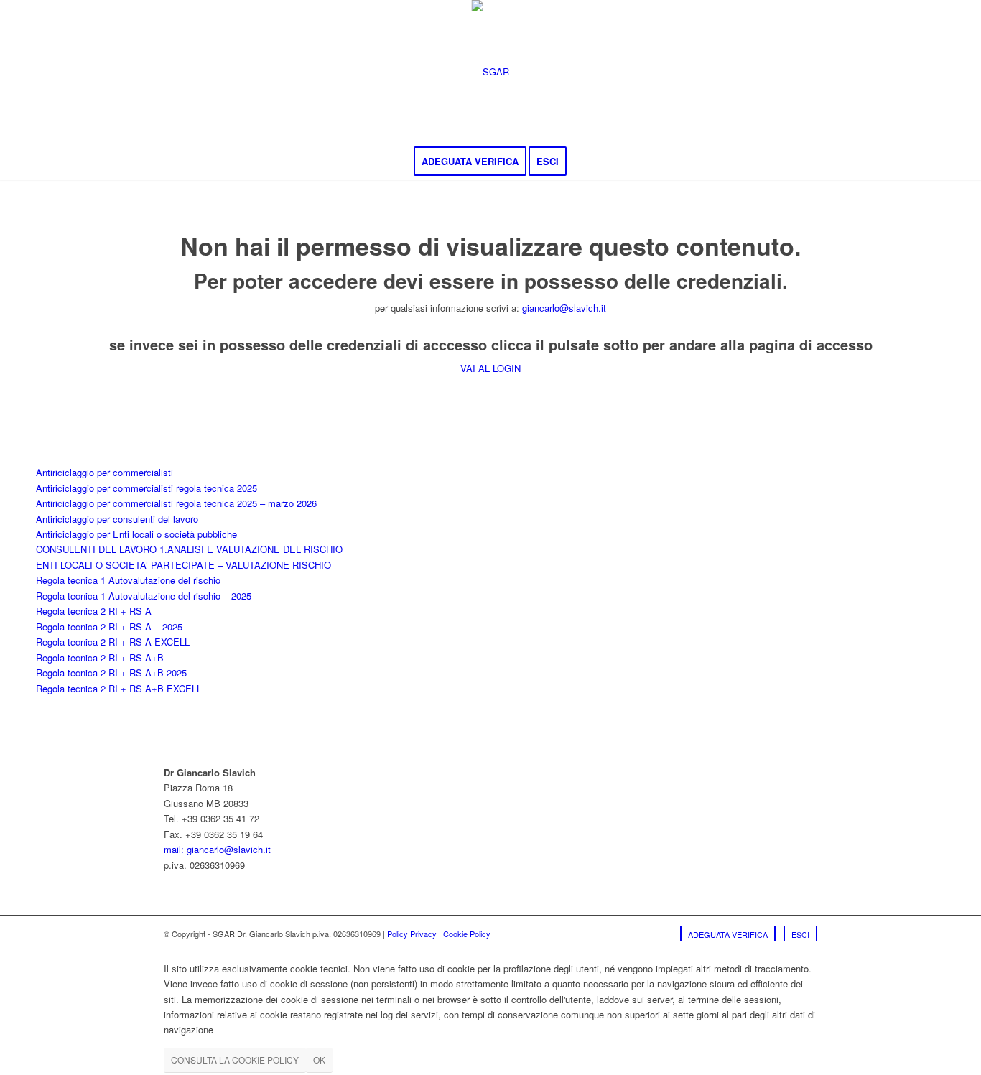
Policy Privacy (412, 933)
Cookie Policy (466, 933)
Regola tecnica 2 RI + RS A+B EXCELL (119, 688)
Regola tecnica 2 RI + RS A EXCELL (113, 641)
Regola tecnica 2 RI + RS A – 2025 (109, 626)
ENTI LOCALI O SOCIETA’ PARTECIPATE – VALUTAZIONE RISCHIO (183, 565)
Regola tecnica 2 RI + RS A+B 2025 (111, 672)
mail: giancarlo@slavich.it (217, 849)
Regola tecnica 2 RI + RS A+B (100, 657)
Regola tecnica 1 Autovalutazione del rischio (128, 580)
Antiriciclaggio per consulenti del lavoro (117, 519)
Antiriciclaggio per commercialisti (104, 472)
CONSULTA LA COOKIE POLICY (235, 1059)
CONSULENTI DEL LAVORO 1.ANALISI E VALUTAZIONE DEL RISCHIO (189, 549)
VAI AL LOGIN (490, 368)
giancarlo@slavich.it (564, 308)
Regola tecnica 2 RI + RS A (94, 611)
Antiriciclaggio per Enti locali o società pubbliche (136, 534)
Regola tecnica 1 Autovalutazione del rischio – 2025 (143, 595)
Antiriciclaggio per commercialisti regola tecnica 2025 (146, 488)
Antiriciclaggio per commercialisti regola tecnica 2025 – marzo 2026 (176, 503)
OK (319, 1059)
